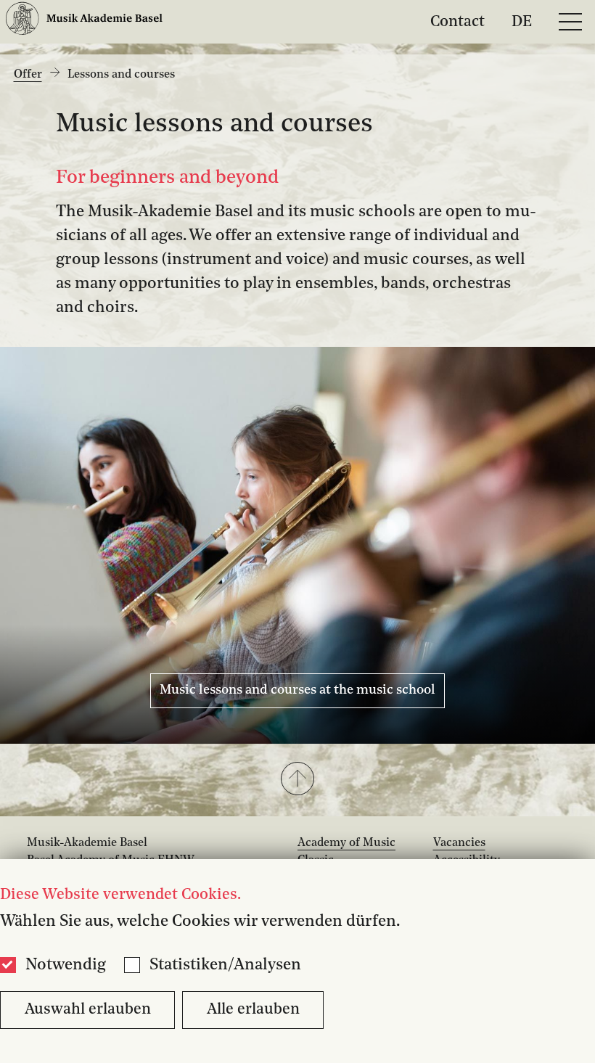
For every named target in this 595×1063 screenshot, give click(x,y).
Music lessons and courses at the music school (297, 690)
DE (522, 21)
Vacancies (459, 843)
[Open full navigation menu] (570, 21)
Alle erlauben (253, 1009)
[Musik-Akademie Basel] (84, 21)
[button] (297, 780)
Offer (28, 75)
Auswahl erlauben (88, 1009)
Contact (457, 21)
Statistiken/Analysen (225, 965)
